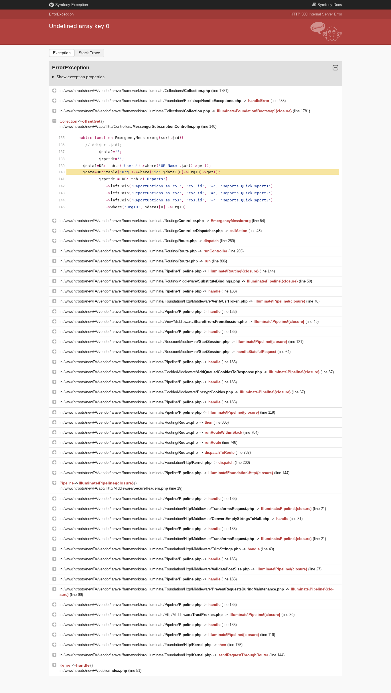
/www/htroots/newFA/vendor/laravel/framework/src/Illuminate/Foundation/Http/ (138, 462)
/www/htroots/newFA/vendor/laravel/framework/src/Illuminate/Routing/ (134, 221)
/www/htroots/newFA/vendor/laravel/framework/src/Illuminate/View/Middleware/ (155, 321)
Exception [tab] (62, 52)
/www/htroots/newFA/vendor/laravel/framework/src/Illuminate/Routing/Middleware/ (152, 281)
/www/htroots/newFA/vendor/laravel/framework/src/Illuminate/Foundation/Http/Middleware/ (156, 301)
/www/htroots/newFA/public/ (95, 670)
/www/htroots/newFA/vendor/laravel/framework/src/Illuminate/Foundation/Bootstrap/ (152, 101)
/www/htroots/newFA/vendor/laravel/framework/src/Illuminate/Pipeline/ (133, 271)
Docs (329, 5)
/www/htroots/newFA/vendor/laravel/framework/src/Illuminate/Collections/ (137, 91)
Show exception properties (80, 76)
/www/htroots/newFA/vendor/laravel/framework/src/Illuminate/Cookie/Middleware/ (163, 372)
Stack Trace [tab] (89, 52)
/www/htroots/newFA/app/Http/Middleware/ (116, 488)
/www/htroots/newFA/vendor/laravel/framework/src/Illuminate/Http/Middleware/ (143, 614)
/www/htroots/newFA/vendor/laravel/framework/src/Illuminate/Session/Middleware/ (147, 341)
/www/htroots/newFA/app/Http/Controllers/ (132, 126)
